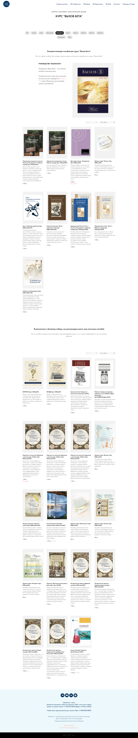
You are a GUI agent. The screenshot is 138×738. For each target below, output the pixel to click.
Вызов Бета (59, 32)
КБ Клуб (108, 4)
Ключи (41, 32)
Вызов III (83, 32)
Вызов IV (92, 32)
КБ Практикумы (98, 4)
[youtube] (67, 695)
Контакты (117, 4)
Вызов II (76, 32)
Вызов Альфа (50, 32)
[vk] (71, 695)
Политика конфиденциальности (69, 727)
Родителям (100, 32)
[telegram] (62, 695)
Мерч (69, 37)
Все (27, 32)
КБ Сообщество (75, 4)
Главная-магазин (62, 4)
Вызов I (68, 32)
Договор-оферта (69, 725)
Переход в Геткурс (129, 4)
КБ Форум (86, 4)
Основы (34, 32)
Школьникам (61, 37)
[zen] (75, 695)
